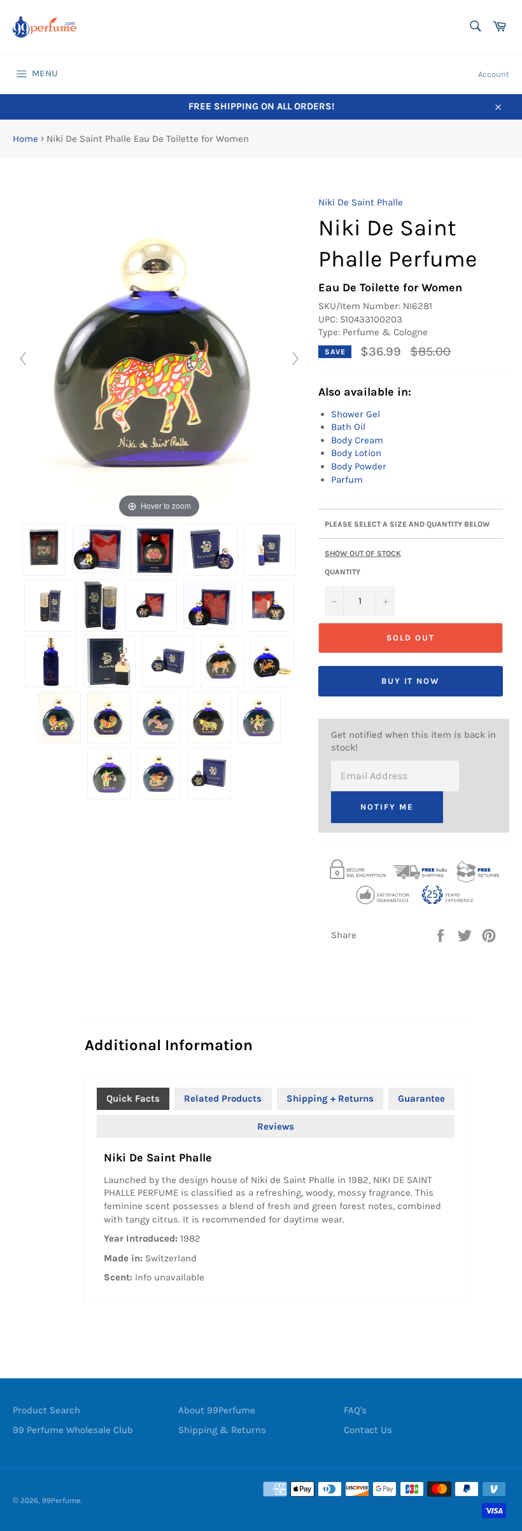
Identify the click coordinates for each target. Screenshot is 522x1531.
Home (25, 138)
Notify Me (387, 807)
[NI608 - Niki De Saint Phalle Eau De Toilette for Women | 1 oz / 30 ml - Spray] (50, 605)
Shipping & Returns (222, 1430)
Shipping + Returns (330, 1098)
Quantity (342, 571)
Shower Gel (355, 414)
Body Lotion (356, 453)
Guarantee (421, 1098)
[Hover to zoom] (159, 358)
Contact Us (368, 1430)
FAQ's (355, 1410)
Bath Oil (348, 427)
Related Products (223, 1098)
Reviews (275, 1126)
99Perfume (61, 1500)
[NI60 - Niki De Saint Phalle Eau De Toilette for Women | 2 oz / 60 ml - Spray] (100, 605)
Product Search (46, 1410)
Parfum (347, 479)
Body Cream (357, 440)
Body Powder (358, 466)
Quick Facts (133, 1098)
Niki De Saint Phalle (360, 202)
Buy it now (411, 681)
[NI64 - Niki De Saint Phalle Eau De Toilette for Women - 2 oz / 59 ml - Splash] (209, 773)
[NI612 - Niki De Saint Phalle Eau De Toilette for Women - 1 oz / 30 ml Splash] (211, 549)
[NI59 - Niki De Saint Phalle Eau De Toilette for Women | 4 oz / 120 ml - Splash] (168, 661)
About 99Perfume (216, 1410)
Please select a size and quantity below (407, 524)
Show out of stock (363, 553)
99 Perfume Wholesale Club (73, 1430)
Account (493, 74)
